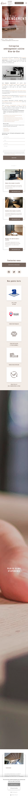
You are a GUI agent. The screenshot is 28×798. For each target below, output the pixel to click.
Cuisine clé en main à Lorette (13, 211)
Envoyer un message (14, 264)
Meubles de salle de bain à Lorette (12, 239)
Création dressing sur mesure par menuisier (11, 120)
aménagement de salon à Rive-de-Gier (18, 90)
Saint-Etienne (6, 130)
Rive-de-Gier (11, 39)
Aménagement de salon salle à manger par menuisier (13, 115)
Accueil (2, 39)
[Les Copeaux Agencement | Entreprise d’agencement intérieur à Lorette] (3, 3)
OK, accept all (14, 784)
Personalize (14, 792)
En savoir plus (16, 191)
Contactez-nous (14, 28)
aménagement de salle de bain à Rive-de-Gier (12, 101)
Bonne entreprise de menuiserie (9, 116)
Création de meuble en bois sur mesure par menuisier (13, 117)
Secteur (6, 39)
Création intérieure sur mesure (9, 121)
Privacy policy (14, 794)
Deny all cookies (14, 788)
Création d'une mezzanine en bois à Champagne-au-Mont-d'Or (13, 770)
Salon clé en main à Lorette (12, 183)
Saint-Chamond (7, 129)
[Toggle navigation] (26, 3)
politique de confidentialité (11, 154)
